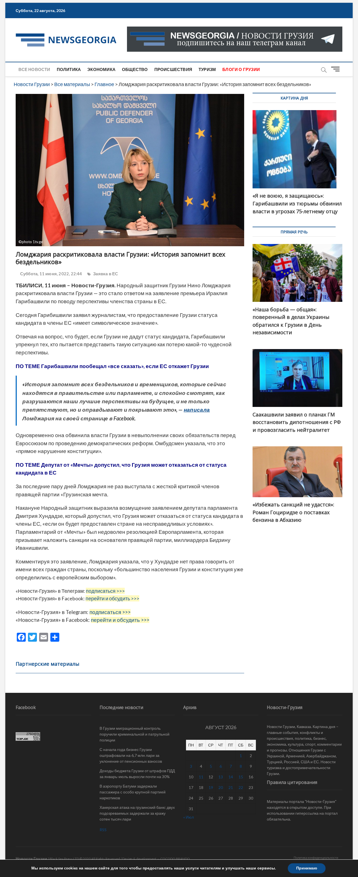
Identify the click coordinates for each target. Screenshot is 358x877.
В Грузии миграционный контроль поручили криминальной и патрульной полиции (134, 734)
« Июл (188, 817)
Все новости (34, 69)
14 (231, 776)
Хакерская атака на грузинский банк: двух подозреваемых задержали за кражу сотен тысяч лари (137, 813)
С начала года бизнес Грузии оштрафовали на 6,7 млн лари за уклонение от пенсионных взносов (131, 755)
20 (220, 787)
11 (201, 776)
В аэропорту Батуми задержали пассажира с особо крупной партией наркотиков (133, 792)
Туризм (207, 69)
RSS (103, 829)
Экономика (101, 69)
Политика (69, 69)
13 (220, 776)
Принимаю (306, 868)
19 (211, 787)
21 (231, 787)
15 (241, 776)
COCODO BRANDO (175, 859)
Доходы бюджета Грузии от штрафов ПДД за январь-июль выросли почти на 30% (137, 773)
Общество (135, 69)
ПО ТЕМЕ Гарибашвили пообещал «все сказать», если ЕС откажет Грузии (112, 366)
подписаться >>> (105, 591)
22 (241, 787)
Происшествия (173, 69)
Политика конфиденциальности (316, 857)
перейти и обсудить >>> (112, 598)
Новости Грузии (31, 858)
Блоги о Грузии (241, 69)
